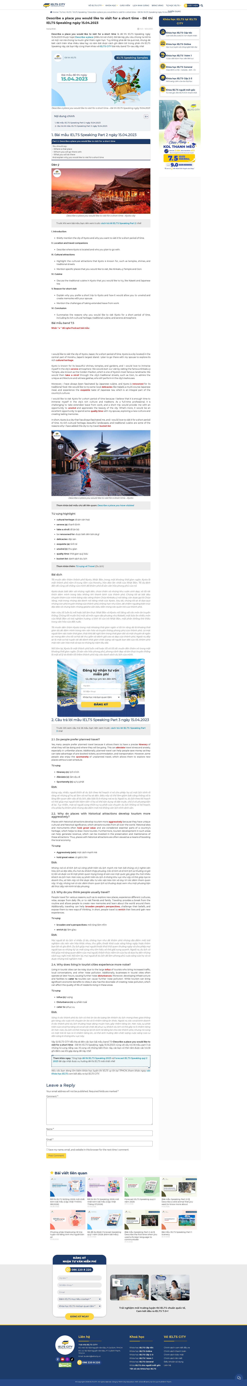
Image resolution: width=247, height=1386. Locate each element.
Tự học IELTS (172, 5)
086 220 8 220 (81, 1269)
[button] (202, 5)
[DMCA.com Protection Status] (65, 1366)
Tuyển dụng (174, 11)
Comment (52, 1096)
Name (50, 1129)
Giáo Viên (125, 5)
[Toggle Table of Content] (145, 116)
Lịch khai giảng (141, 5)
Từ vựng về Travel (85, 566)
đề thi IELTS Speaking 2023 (96, 1058)
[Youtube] (62, 1359)
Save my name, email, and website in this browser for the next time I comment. (88, 1150)
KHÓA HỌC (110, 5)
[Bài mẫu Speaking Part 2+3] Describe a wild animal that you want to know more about (177, 1201)
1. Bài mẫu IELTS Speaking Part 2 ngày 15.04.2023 (78, 123)
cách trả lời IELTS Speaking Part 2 (118, 223)
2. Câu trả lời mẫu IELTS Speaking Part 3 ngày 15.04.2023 (81, 126)
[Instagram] (67, 1359)
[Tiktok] (72, 1359)
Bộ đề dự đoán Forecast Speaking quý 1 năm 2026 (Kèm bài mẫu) (104, 1233)
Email (49, 1140)
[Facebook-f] (58, 1359)
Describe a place (84, 37)
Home (55, 12)
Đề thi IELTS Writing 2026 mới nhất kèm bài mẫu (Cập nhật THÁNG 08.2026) (67, 1201)
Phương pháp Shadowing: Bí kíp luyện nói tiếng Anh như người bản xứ (67, 1234)
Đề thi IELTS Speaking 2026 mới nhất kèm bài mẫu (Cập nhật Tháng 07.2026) (103, 1201)
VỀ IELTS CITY (95, 5)
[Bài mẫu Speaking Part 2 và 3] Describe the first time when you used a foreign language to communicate (141, 1236)
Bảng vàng (157, 5)
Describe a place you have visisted (116, 505)
